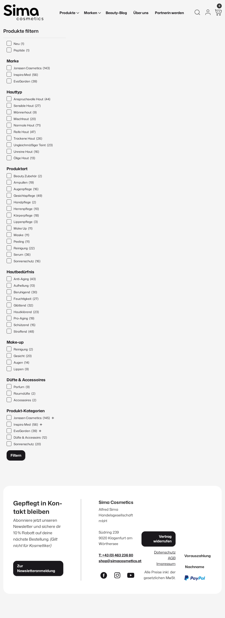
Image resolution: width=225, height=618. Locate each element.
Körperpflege (26, 215)
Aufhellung (24, 285)
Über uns (141, 12)
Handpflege (25, 202)
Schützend (24, 325)
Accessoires (25, 400)
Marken (90, 12)
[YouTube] (133, 576)
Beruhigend (25, 292)
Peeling (22, 241)
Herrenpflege (26, 209)
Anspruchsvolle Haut (32, 99)
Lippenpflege (26, 222)
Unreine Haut (26, 151)
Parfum (22, 387)
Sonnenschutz (27, 261)
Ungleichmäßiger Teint (33, 145)
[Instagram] (119, 576)
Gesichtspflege (28, 195)
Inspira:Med (26, 75)
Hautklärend (26, 312)
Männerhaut (25, 112)
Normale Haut (27, 125)
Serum (22, 254)
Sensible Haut (27, 106)
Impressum (166, 563)
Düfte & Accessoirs (30, 437)
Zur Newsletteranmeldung (36, 568)
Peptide (21, 50)
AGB (172, 557)
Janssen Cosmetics (32, 68)
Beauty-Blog (116, 12)
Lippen (21, 369)
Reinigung (24, 248)
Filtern (16, 455)
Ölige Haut (24, 158)
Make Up (23, 228)
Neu (19, 44)
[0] (218, 12)
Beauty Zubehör (28, 176)
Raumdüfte (24, 393)
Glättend (23, 305)
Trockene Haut (28, 138)
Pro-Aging (24, 318)
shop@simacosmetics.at (120, 560)
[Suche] (197, 12)
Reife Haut (25, 132)
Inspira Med (26, 424)
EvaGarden (25, 81)
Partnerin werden (169, 12)
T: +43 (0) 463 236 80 (116, 555)
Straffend (24, 331)
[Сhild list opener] (52, 417)
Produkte (67, 12)
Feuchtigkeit (26, 299)
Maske (21, 235)
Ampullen (24, 182)
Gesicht (23, 356)
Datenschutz (165, 552)
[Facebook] (105, 576)
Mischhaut (25, 119)
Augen (21, 362)
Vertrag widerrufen (162, 538)
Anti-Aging (25, 279)
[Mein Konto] (208, 12)
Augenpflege (26, 189)
